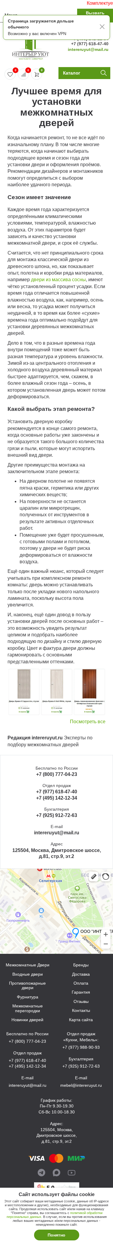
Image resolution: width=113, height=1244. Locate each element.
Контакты (81, 1010)
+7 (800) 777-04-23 (56, 774)
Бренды (81, 965)
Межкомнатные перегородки (27, 1008)
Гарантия (81, 992)
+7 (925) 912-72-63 (56, 815)
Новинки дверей (27, 1020)
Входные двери (27, 974)
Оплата (81, 983)
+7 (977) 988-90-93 (81, 1047)
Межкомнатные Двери (27, 965)
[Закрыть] (102, 27)
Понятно (56, 1235)
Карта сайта (81, 1020)
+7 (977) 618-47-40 (89, 43)
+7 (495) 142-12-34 (56, 797)
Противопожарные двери (27, 985)
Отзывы (81, 1001)
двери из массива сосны (58, 279)
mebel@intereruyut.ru (81, 1085)
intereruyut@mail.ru (88, 49)
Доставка (81, 974)
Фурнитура (27, 997)
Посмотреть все (87, 721)
